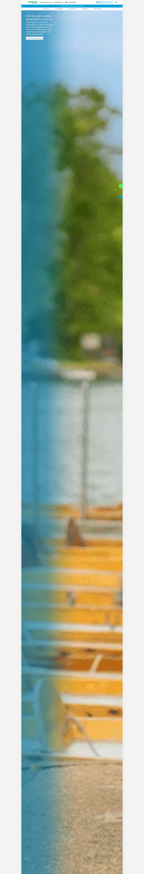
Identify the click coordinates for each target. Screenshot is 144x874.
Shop (116, 2)
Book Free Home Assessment (34, 38)
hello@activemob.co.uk (46, 2)
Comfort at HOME (72, 8)
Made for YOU (46, 8)
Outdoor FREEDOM (59, 8)
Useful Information (98, 8)
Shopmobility (85, 8)
